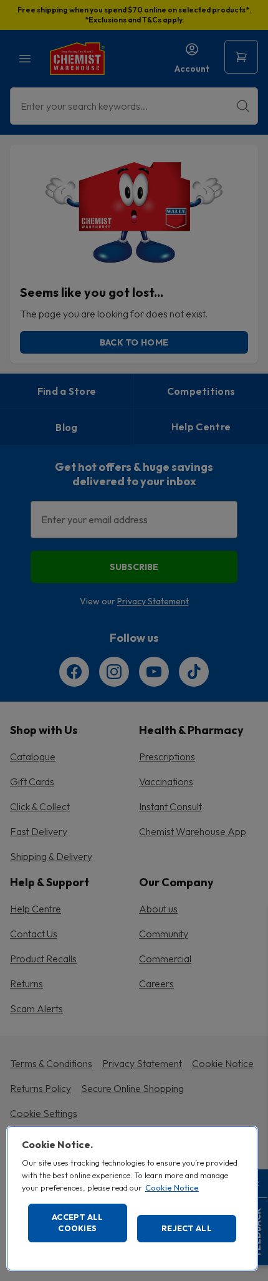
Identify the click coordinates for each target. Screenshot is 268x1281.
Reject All (186, 1228)
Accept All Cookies (77, 1222)
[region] (132, 1198)
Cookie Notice (172, 1187)
